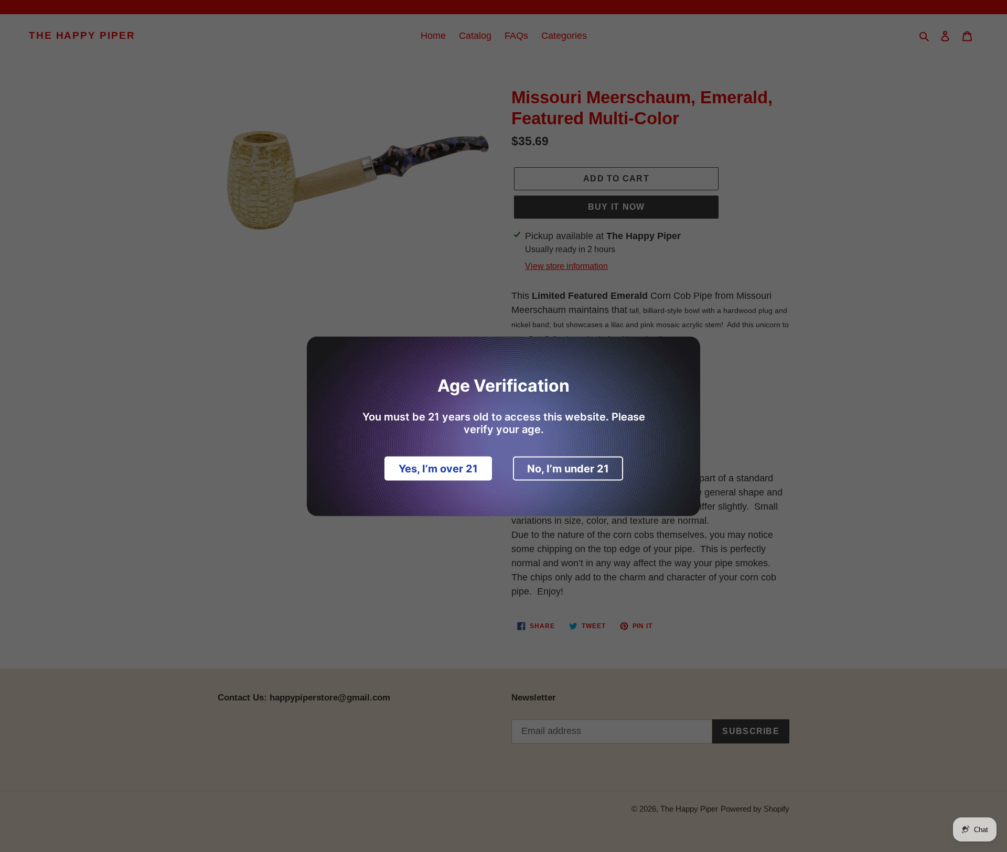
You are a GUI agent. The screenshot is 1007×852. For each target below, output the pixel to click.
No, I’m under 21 (568, 468)
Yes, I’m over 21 (438, 468)
